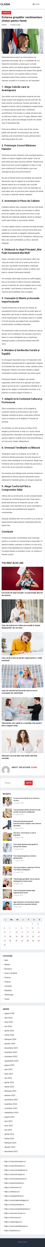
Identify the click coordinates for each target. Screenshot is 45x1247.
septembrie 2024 (11, 1112)
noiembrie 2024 (10, 1104)
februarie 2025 (10, 1091)
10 (5, 932)
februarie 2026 (10, 1039)
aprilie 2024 (9, 1134)
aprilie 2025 (9, 1082)
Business (8, 969)
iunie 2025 (8, 1074)
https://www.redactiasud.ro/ (15, 1179)
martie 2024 (9, 1138)
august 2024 (9, 1117)
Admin (4, 25)
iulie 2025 (8, 1069)
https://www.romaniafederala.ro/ (17, 1209)
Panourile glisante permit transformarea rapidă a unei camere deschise (27, 823)
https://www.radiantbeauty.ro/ (16, 1226)
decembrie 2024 (11, 1100)
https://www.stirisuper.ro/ (14, 1174)
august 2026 (9, 1013)
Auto (6, 960)
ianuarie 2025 (9, 1095)
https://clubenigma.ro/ (13, 1222)
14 (28, 932)
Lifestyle (6, 12)
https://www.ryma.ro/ (12, 1217)
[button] (36, 4)
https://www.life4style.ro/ (14, 1166)
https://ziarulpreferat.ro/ (14, 1196)
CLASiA (5, 4)
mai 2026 (8, 1026)
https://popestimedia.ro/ (14, 1183)
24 (5, 941)
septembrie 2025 (11, 1061)
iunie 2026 (8, 1022)
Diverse (7, 977)
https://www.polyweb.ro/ (14, 1205)
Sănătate (8, 990)
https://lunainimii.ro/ (12, 1230)
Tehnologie (8, 995)
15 (33, 932)
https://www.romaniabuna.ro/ (16, 1170)
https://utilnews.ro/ (12, 1192)
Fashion (7, 982)
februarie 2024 (10, 1143)
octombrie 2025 (10, 1056)
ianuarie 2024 (9, 1147)
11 (10, 932)
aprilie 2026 (9, 1031)
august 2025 (9, 1065)
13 (22, 932)
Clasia (25, 1242)
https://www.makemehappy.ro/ (16, 1200)
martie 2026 (9, 1035)
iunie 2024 (8, 1126)
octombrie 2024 (10, 1108)
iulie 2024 (8, 1121)
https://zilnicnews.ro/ (13, 1187)
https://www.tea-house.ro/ (15, 1213)
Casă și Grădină (10, 973)
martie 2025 (9, 1087)
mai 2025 (8, 1078)
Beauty (7, 964)
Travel (6, 999)
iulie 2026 (8, 1018)
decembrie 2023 (11, 1151)
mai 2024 (8, 1130)
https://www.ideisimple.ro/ (15, 1161)
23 (39, 936)
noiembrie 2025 (10, 1052)
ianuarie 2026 (9, 1044)
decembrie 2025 (11, 1048)
